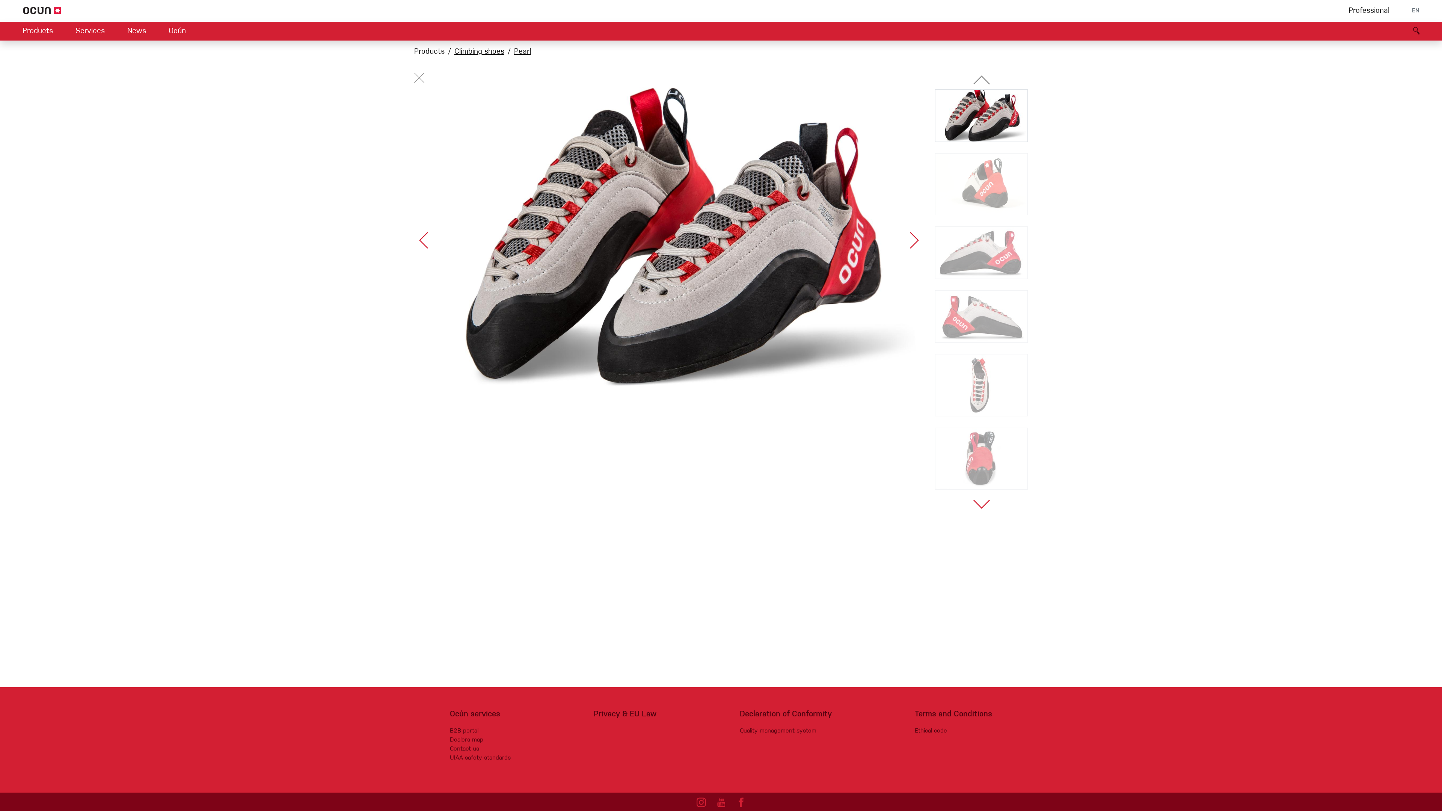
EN (1415, 11)
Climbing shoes (479, 52)
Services (90, 31)
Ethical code (931, 731)
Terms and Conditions (953, 714)
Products (38, 31)
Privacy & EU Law (625, 714)
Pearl (522, 52)
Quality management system (778, 731)
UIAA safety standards (480, 758)
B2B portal (464, 731)
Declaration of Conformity (786, 714)
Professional (1368, 11)
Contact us (464, 749)
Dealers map (466, 740)
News (136, 31)
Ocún (177, 31)
